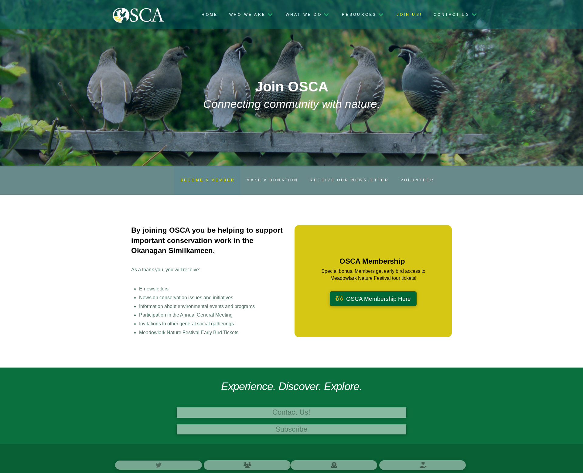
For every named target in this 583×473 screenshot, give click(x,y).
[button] (291, 412)
